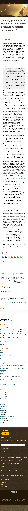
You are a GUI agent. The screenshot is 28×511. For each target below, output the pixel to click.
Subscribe (5, 448)
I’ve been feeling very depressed (8, 358)
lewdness (3, 299)
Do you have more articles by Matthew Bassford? (12, 376)
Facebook (5, 433)
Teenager (2, 412)
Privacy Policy (4, 486)
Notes (1, 401)
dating (17, 298)
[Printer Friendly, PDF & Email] (7, 253)
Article (1, 394)
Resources (2, 418)
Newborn (2, 408)
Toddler (2, 414)
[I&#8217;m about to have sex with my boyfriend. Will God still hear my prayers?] (19, 277)
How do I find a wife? (5, 337)
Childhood (2, 406)
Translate (11, 320)
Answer (8, 298)
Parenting (2, 403)
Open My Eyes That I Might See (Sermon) (10, 379)
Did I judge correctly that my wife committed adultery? (13, 362)
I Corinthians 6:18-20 (20, 178)
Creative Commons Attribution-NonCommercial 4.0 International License (14, 498)
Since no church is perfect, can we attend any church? (13, 365)
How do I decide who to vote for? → (18, 304)
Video (1, 422)
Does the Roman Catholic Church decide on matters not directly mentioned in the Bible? (13, 383)
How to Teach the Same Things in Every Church (12, 334)
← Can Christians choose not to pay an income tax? (13, 302)
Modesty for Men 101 (5, 355)
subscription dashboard (7, 457)
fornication (22, 298)
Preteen (2, 410)
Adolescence (3, 404)
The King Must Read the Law (7, 331)
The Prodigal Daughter (6, 327)
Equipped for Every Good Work (7, 329)
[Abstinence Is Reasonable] (7, 276)
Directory (3, 482)
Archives (2, 344)
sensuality (8, 299)
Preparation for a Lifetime (6, 416)
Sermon (2, 420)
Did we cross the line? (5, 373)
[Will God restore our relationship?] (7, 288)
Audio (1, 397)
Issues (1, 399)
